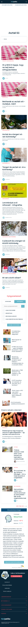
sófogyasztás (5, 130)
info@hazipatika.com (5, 623)
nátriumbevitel (6, 163)
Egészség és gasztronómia (9, 236)
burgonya (4, 427)
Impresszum (7, 582)
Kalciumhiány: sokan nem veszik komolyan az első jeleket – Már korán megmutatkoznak (20, 493)
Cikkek (5, 39)
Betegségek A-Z (5, 601)
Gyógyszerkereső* (6, 605)
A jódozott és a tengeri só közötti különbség (13, 242)
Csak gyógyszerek (10, 310)
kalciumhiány (17, 486)
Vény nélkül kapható (11, 316)
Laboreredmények (6, 596)
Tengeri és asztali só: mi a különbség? (13, 168)
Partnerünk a (15, 567)
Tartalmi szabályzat (7, 591)
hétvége (16, 467)
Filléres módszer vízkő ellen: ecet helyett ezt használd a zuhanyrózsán (19, 454)
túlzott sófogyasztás (8, 60)
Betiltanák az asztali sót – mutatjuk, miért (13, 102)
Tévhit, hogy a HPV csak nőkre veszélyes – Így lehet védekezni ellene (17, 394)
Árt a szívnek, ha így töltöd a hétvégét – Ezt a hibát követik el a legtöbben (20, 474)
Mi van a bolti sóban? (11, 277)
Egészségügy (5, 198)
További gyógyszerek (14, 325)
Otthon (16, 447)
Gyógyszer (8, 301)
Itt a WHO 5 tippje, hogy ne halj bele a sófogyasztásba (13, 67)
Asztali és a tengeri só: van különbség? (12, 135)
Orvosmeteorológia (7, 5)
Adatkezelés (7, 588)
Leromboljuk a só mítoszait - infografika (12, 203)
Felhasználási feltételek (7, 585)
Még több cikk (20, 506)
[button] (14, 597)
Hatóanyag (20, 301)
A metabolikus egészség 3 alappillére (16, 332)
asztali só (5, 97)
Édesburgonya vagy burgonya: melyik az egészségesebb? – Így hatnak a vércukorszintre (13, 432)
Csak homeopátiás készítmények (14, 319)
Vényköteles (9, 313)
